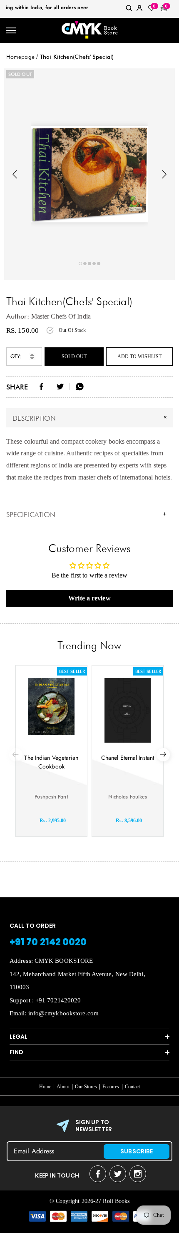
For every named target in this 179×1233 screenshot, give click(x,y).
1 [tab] (80, 263)
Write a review (89, 598)
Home (45, 1087)
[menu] (11, 30)
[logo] (89, 30)
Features (110, 1087)
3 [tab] (89, 263)
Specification (86, 514)
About (63, 1087)
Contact (132, 1087)
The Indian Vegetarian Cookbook (51, 762)
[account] (139, 10)
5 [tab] (98, 263)
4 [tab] (94, 263)
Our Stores (86, 1087)
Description (90, 417)
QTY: (16, 356)
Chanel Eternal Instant (127, 757)
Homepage (20, 56)
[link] (129, 10)
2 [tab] (85, 263)
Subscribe (136, 1151)
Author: (17, 316)
